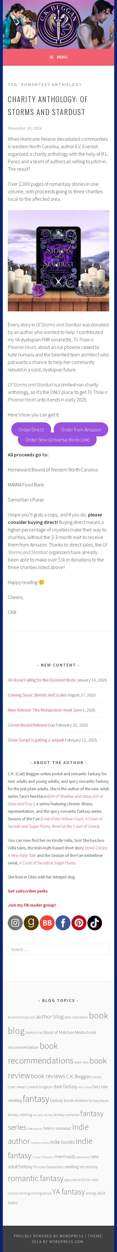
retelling (72, 1166)
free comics (34, 1129)
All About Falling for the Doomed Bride (42, 680)
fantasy (36, 1098)
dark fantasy (65, 1086)
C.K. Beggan (78, 1076)
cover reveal (16, 1086)
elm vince (84, 1087)
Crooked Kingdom (39, 1086)
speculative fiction (77, 1179)
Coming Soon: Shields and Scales (37, 695)
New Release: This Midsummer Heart (40, 710)
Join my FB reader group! (32, 905)
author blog (50, 1016)
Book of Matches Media (65, 1032)
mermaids (65, 1156)
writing (24, 1193)
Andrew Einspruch (21, 1017)
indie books (62, 1142)
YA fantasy (68, 1192)
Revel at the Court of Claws (75, 826)
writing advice (41, 1193)
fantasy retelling (20, 1114)
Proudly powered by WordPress (49, 1236)
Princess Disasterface (49, 1166)
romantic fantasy (35, 1178)
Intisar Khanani (43, 1157)
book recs (81, 1062)
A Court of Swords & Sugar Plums (47, 863)
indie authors (40, 1143)
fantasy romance (66, 1114)
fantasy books (99, 1100)
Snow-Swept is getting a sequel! (36, 740)
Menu (62, 57)
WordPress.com (66, 1241)
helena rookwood (57, 1128)
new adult (83, 1157)
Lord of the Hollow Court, (63, 819)
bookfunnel (34, 1032)
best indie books (76, 1017)
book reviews (48, 1076)
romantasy (89, 1166)
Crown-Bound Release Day (31, 725)
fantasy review (43, 1115)
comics (97, 1076)
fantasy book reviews (69, 1100)
